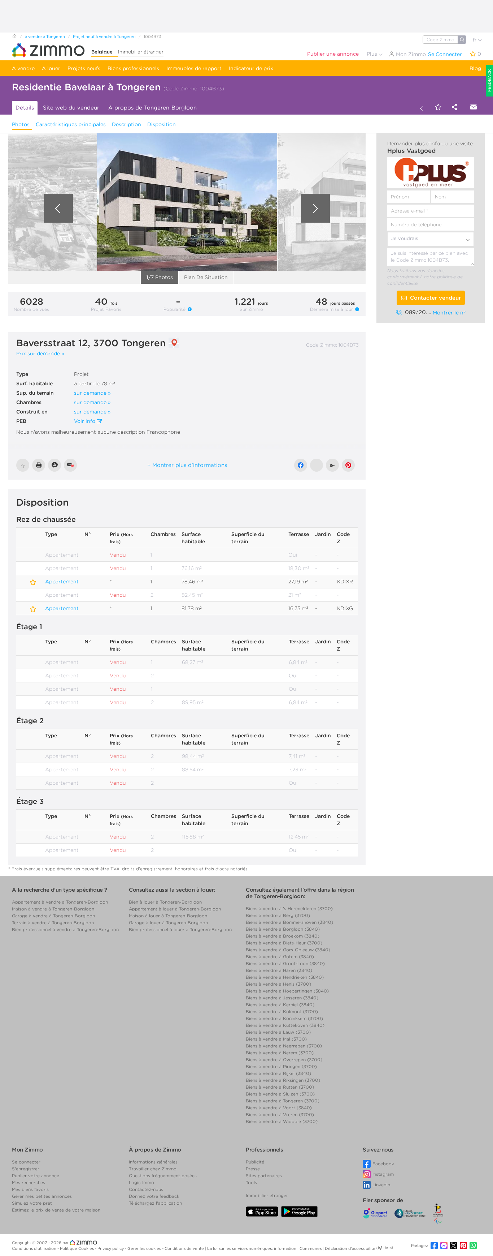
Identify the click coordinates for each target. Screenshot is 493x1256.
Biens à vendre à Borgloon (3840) (283, 929)
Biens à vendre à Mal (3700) (276, 1039)
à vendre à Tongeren (45, 36)
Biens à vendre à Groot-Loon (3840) (285, 963)
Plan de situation (206, 277)
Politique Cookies (77, 1248)
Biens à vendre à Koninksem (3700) (284, 1018)
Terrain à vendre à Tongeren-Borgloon (53, 922)
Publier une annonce (333, 54)
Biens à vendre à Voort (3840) (279, 1107)
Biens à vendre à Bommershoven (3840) (289, 922)
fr (475, 40)
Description (126, 124)
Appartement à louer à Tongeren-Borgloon (175, 909)
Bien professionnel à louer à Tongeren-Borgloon (180, 929)
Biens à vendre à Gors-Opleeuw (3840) (288, 949)
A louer (51, 68)
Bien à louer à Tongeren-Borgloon (165, 902)
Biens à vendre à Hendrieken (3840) (285, 977)
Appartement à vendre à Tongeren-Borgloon (60, 902)
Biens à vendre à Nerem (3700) (280, 1052)
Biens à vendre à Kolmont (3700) (282, 1011)
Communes (311, 1248)
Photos (21, 124)
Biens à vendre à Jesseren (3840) (282, 997)
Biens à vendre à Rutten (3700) (280, 1087)
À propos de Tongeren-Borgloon (152, 107)
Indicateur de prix (251, 68)
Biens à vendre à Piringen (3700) (281, 1066)
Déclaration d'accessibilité (350, 1248)
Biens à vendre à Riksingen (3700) (283, 1080)
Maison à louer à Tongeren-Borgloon (168, 915)
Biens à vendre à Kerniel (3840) (280, 1004)
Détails (25, 107)
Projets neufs (83, 68)
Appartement (19, 579)
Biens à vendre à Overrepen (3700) (284, 1059)
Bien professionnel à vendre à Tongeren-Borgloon (65, 929)
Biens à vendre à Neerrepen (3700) (284, 1046)
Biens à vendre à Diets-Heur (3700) (284, 943)
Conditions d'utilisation (34, 1248)
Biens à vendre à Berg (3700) (278, 915)
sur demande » (92, 393)
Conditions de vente (185, 1248)
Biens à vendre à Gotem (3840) (280, 956)
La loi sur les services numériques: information (252, 1248)
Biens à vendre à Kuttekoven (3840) (285, 1025)
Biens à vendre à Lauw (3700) (278, 1032)
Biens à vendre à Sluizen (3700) (280, 1094)
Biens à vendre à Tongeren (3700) (282, 1100)
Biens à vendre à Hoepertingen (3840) (287, 991)
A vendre (23, 68)
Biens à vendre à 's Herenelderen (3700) (289, 908)
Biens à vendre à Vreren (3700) (280, 1114)
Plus (373, 54)
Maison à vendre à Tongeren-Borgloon (53, 909)
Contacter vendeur (435, 298)
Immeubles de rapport (194, 68)
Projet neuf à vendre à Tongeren (104, 36)
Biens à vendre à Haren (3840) (279, 970)
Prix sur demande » (40, 353)
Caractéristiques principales (71, 124)
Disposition (161, 124)
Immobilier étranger (140, 52)
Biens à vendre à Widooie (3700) (282, 1121)
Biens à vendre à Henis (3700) (278, 984)
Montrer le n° (449, 313)
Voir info (85, 421)
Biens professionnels (133, 68)
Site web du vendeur (71, 107)
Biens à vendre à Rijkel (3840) (278, 1073)
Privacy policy (111, 1248)
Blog (475, 68)
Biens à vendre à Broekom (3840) (282, 936)
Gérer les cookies (144, 1248)
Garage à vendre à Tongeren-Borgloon (53, 915)
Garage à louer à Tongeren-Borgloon (168, 922)
